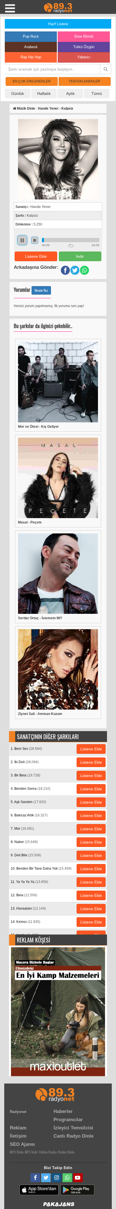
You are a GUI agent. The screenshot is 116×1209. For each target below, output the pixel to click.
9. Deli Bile (26, 855)
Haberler (63, 1111)
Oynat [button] (22, 240)
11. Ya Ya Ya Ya (29, 882)
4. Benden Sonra (30, 789)
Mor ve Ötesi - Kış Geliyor (38, 427)
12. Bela (24, 895)
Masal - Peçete (30, 522)
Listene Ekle (36, 256)
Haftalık (44, 93)
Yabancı (83, 57)
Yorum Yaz (41, 290)
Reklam (18, 1128)
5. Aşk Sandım (28, 802)
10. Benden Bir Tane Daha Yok (41, 868)
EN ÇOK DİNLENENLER (32, 81)
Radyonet (18, 1112)
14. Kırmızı (25, 922)
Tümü (97, 93)
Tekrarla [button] (70, 245)
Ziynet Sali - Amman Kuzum (40, 714)
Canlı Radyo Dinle (73, 1136)
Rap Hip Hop (31, 57)
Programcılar (68, 1119)
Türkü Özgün (83, 47)
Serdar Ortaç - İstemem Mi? (40, 618)
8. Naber (24, 842)
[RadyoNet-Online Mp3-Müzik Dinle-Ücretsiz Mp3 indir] (58, 7)
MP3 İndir (31, 1152)
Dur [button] (35, 240)
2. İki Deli (25, 762)
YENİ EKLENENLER (84, 81)
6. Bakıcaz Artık (29, 815)
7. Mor (22, 829)
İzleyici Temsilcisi (73, 1128)
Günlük (17, 93)
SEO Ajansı (22, 1144)
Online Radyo (48, 1152)
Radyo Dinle (66, 1152)
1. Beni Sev (26, 749)
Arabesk (31, 47)
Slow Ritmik (83, 36)
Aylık (70, 93)
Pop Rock (31, 36)
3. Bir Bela (25, 775)
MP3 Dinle (17, 1152)
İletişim (18, 1136)
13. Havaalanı (28, 908)
